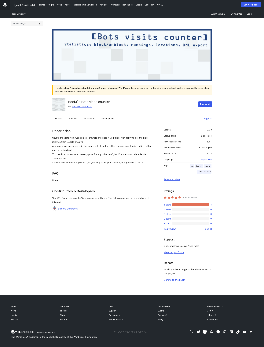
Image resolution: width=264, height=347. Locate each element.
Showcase (64, 306)
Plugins (63, 315)
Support (208, 118)
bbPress (212, 315)
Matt (210, 311)
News (13, 311)
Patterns (64, 319)
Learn (111, 306)
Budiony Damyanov (82, 106)
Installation (88, 118)
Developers (114, 315)
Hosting (14, 315)
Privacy (14, 319)
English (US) (206, 159)
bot (192, 166)
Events (161, 311)
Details (58, 118)
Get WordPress (251, 5)
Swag (161, 319)
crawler (207, 166)
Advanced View (172, 179)
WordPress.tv (116, 319)
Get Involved (164, 306)
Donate (162, 315)
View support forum (174, 252)
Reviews (72, 118)
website (207, 172)
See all (208, 229)
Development (107, 118)
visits (200, 172)
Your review (170, 229)
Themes (63, 311)
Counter (199, 166)
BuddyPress (213, 319)
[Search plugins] (40, 23)
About (13, 306)
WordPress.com (215, 306)
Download (205, 104)
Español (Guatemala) (46, 332)
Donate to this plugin (174, 279)
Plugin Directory (18, 14)
